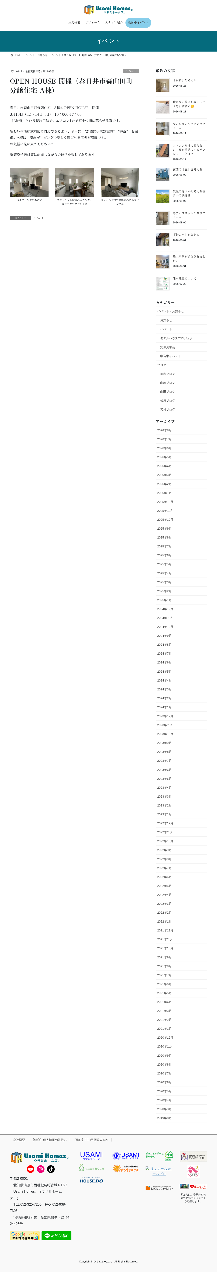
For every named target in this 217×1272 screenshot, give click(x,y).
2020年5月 (164, 1091)
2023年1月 (164, 814)
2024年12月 (165, 609)
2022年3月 (164, 903)
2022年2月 (164, 912)
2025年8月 (164, 537)
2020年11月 (165, 1046)
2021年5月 (164, 993)
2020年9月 (164, 1055)
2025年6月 (164, 555)
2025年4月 (164, 573)
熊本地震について (184, 278)
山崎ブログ (167, 382)
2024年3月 (164, 689)
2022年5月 (164, 886)
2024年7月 (164, 653)
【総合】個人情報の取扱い (49, 1140)
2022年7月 (164, 868)
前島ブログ (167, 374)
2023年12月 (165, 716)
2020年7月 (164, 1073)
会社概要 (19, 1140)
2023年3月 (164, 796)
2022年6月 (164, 877)
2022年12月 (165, 823)
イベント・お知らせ (170, 311)
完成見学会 (167, 347)
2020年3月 (164, 1109)
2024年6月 (164, 662)
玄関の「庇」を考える (187, 169)
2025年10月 (165, 519)
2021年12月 (165, 930)
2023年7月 (164, 760)
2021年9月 (164, 957)
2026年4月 (164, 466)
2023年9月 (164, 743)
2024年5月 (164, 671)
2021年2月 (164, 1019)
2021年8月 (164, 966)
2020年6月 (164, 1082)
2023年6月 (164, 769)
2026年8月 (164, 430)
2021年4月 (164, 1002)
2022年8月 (164, 859)
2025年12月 (165, 501)
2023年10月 (165, 734)
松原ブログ (167, 400)
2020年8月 (164, 1064)
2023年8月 (164, 751)
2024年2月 (164, 698)
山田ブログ (167, 391)
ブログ (161, 365)
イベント (130, 71)
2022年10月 (165, 841)
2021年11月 (165, 939)
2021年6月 (164, 984)
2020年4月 (164, 1100)
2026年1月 (164, 493)
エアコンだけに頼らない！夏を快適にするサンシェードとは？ (189, 150)
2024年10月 (165, 626)
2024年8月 (164, 644)
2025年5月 (164, 564)
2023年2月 (164, 805)
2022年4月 (164, 894)
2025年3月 (164, 582)
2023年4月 (164, 787)
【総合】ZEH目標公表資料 (90, 1140)
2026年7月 (164, 439)
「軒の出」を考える (186, 234)
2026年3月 (164, 475)
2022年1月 (164, 921)
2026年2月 (164, 484)
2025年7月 (164, 546)
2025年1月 (164, 600)
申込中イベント (170, 356)
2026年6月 (164, 448)
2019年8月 (164, 1118)
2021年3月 (164, 1011)
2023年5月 (164, 778)
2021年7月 (164, 975)
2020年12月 (165, 1037)
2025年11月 (165, 510)
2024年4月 (164, 680)
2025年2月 (164, 591)
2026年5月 (164, 457)
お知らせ (166, 320)
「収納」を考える (184, 80)
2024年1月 (164, 707)
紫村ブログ (167, 409)
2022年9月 (164, 850)
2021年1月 (164, 1028)
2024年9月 (164, 635)
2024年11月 (165, 618)
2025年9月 (164, 528)
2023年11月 (165, 725)
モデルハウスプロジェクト (178, 338)
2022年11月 (165, 832)
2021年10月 (165, 948)
